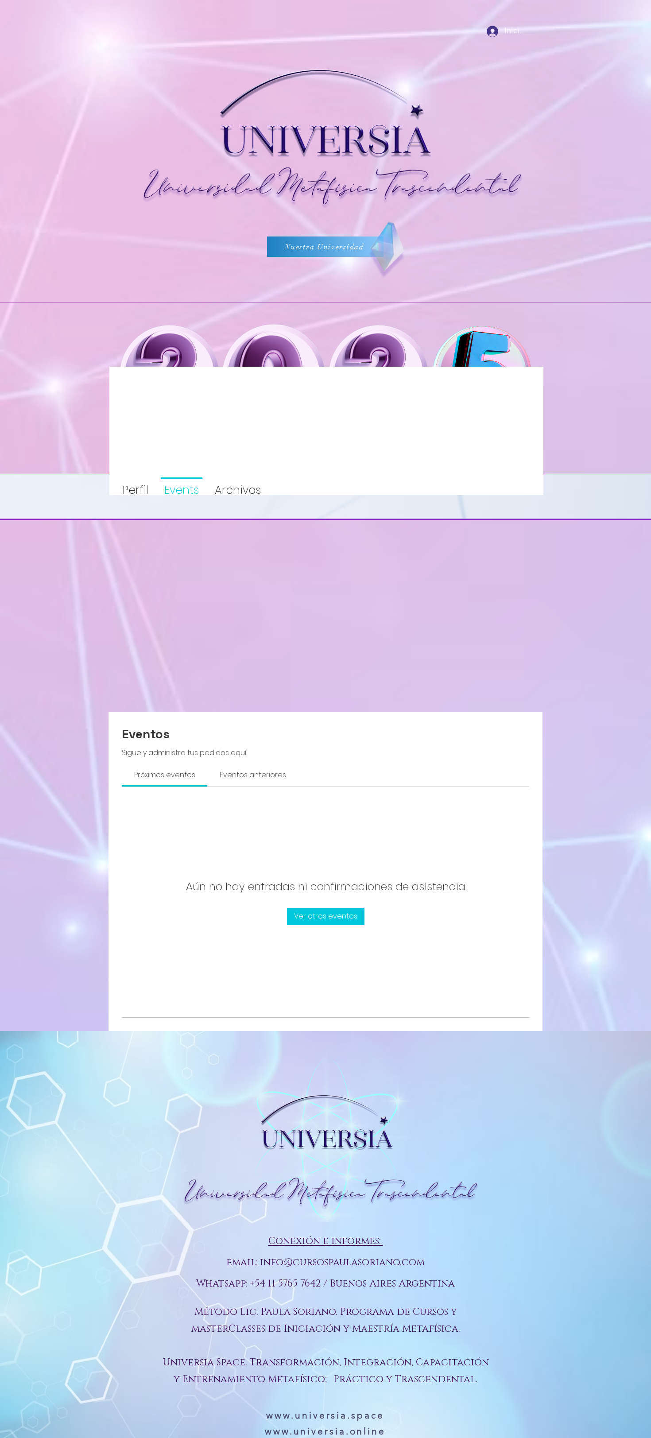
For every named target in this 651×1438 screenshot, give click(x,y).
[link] (164, 775)
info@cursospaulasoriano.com (342, 1262)
